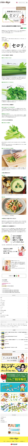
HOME (4, 441)
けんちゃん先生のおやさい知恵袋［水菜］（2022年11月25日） (10, 291)
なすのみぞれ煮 (7, 343)
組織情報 (2, 418)
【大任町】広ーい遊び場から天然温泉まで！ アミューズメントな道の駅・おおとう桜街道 (16, 340)
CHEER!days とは (9, 441)
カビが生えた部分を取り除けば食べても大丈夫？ (11, 336)
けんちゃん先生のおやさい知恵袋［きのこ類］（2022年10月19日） (11, 292)
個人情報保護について (22, 441)
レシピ (5, 344)
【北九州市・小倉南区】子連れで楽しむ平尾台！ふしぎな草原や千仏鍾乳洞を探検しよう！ (16, 332)
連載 (1, 313)
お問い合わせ (2, 420)
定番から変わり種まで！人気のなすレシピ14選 (11, 347)
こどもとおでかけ (6, 341)
